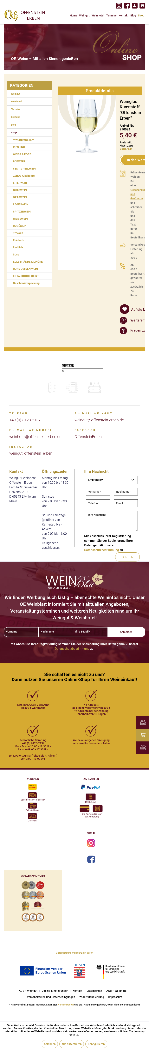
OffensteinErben (88, 436)
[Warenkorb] (142, 6)
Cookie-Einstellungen (55, 990)
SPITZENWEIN (22, 211)
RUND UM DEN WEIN (25, 268)
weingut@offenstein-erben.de (99, 420)
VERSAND (126, 148)
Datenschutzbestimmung (101, 550)
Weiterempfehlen (134, 320)
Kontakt (15, 117)
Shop (14, 132)
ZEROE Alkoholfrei (24, 175)
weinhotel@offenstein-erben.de (35, 436)
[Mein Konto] (134, 6)
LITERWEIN (20, 182)
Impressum (115, 997)
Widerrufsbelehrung (91, 997)
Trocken (18, 233)
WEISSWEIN (20, 218)
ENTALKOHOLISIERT (26, 276)
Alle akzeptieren (72, 1044)
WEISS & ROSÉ (22, 154)
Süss (16, 254)
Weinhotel (16, 101)
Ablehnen (50, 1044)
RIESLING (19, 147)
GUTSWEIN (20, 190)
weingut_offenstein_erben (30, 453)
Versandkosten (66, 1004)
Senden (127, 557)
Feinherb (18, 240)
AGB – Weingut (28, 990)
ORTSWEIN (20, 197)
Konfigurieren (96, 1044)
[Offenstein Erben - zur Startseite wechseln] (25, 15)
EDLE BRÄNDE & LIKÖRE (28, 261)
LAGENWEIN (20, 204)
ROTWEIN (19, 161)
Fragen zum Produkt (134, 330)
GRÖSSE (68, 365)
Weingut (15, 93)
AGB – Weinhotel (116, 990)
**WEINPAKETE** (23, 139)
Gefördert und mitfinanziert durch (74, 952)
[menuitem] (135, 6)
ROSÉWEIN (20, 225)
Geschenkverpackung (26, 283)
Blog (13, 124)
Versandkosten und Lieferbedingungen (51, 997)
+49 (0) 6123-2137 (25, 420)
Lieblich (18, 247)
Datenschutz (94, 990)
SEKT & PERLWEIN (24, 168)
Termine (15, 109)
